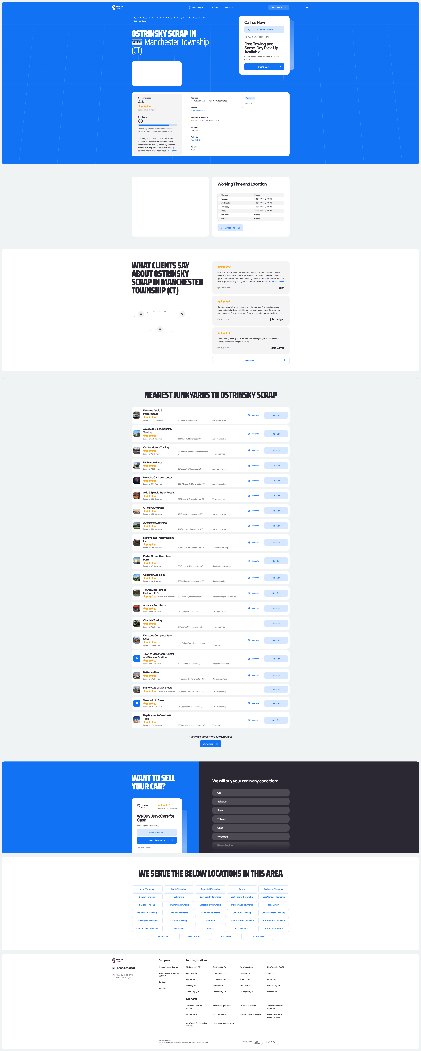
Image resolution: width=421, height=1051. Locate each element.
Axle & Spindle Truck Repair (158, 492)
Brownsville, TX (219, 973)
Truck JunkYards (220, 1014)
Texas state (218, 985)
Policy (161, 1044)
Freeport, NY (245, 979)
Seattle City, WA (220, 967)
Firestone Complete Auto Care (157, 637)
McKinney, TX (273, 979)
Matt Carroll (277, 348)
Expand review (278, 281)
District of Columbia (221, 979)
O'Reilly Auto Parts (153, 507)
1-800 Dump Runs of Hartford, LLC (154, 591)
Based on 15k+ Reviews (167, 808)
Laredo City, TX (273, 985)
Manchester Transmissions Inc (158, 539)
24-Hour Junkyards (248, 1005)
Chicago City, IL (246, 991)
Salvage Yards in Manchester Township (191, 18)
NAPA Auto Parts (152, 462)
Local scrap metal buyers (223, 1023)
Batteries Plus (151, 672)
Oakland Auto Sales (154, 574)
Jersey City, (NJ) (193, 991)
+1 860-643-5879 (198, 110)
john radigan (277, 319)
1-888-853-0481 (126, 968)
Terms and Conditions (202, 1042)
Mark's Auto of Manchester (158, 687)
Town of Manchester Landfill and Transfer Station (159, 655)
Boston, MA (190, 979)
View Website (196, 140)
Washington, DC (192, 985)
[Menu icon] (307, 7)
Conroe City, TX (219, 991)
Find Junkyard (198, 7)
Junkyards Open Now (222, 1005)
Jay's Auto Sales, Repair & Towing (157, 430)
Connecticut (156, 18)
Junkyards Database (139, 18)
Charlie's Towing (152, 620)
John (281, 287)
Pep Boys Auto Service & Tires (157, 717)
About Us (229, 7)
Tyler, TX (270, 973)
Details (174, 151)
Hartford (169, 18)
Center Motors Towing (156, 447)
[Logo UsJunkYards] (142, 806)
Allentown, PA (191, 973)
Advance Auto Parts (154, 605)
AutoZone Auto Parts (155, 522)
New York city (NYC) (275, 967)
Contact (214, 7)
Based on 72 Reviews (147, 110)
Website (255, 415)
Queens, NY (272, 991)
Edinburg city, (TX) (193, 967)
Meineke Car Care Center (157, 477)
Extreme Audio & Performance (152, 412)
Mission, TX (245, 973)
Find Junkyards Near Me (168, 967)
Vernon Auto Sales (153, 700)
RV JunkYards (191, 1014)
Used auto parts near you (250, 1014)
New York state (246, 967)
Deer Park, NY (245, 985)
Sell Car (276, 415)
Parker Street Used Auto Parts (157, 557)
